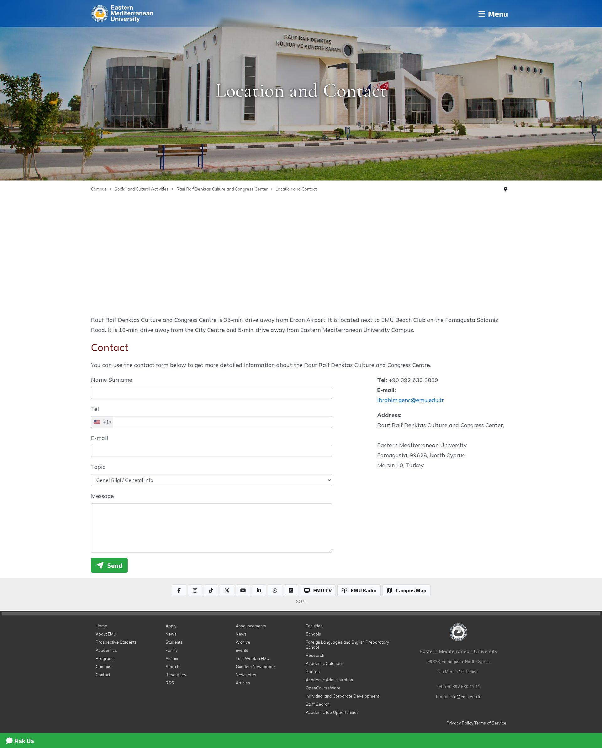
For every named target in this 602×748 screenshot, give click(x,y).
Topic (98, 466)
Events (242, 650)
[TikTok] (211, 590)
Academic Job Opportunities (332, 712)
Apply (171, 625)
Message (102, 495)
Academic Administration (329, 679)
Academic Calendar (324, 663)
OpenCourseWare (323, 687)
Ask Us (23, 740)
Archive (243, 642)
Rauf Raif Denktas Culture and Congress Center (222, 188)
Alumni (172, 658)
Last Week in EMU (252, 658)
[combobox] (102, 422)
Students (174, 642)
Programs (105, 658)
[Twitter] (227, 590)
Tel (95, 408)
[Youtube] (243, 590)
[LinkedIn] (259, 590)
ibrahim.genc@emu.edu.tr (410, 399)
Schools (313, 633)
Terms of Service (490, 722)
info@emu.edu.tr (465, 696)
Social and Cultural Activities (141, 188)
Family (172, 650)
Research (315, 655)
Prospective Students (116, 642)
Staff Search (318, 704)
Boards (313, 671)
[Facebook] (179, 590)
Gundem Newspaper (255, 666)
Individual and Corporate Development (342, 695)
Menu (497, 13)
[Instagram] (195, 590)
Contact (103, 674)
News (171, 633)
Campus (99, 188)
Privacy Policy (459, 722)
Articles (243, 682)
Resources (176, 674)
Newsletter (246, 674)
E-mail (99, 437)
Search (172, 666)
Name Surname (111, 379)
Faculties (314, 625)
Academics (106, 650)
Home (101, 625)
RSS (170, 682)
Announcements (251, 625)
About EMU (106, 633)
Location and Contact (296, 188)
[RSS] (291, 590)
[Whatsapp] (275, 590)
